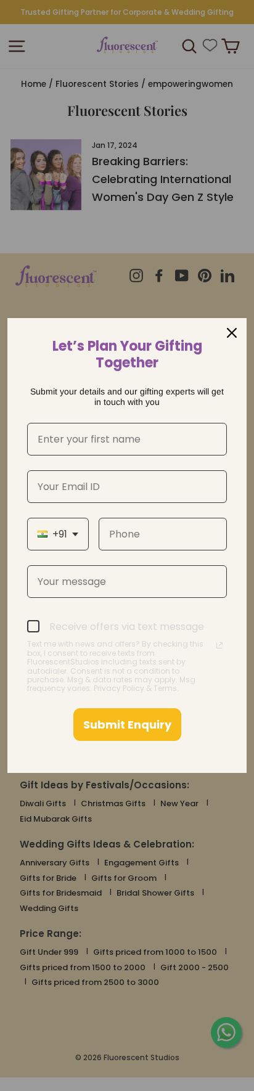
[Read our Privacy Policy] (219, 645)
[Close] (232, 333)
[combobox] (58, 534)
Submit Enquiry (127, 724)
